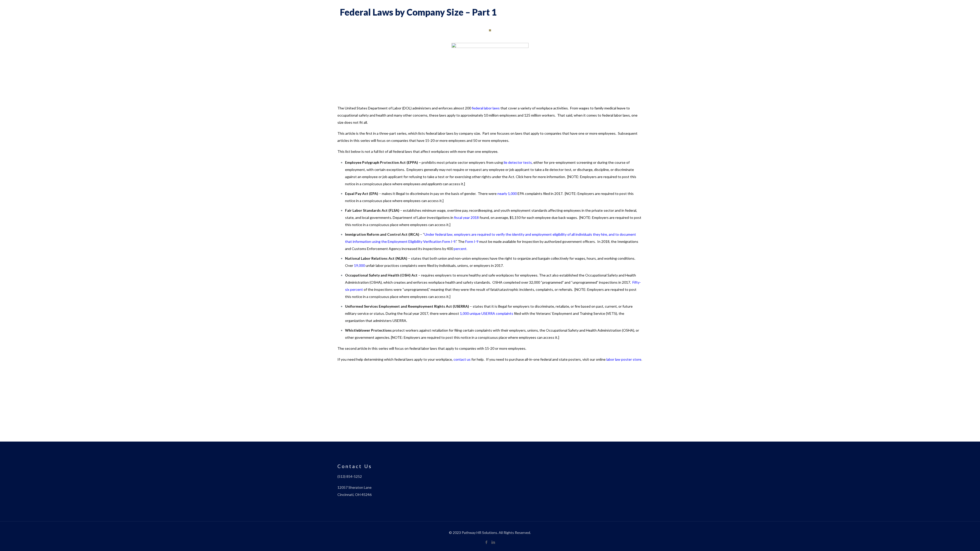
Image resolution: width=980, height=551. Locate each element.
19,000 (359, 265)
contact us (462, 359)
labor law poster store (623, 359)
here (528, 176)
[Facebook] (486, 542)
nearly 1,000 (507, 193)
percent (460, 248)
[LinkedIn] (493, 542)
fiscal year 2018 (466, 217)
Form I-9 (472, 241)
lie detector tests (518, 162)
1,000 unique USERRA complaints (486, 313)
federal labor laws (486, 108)
